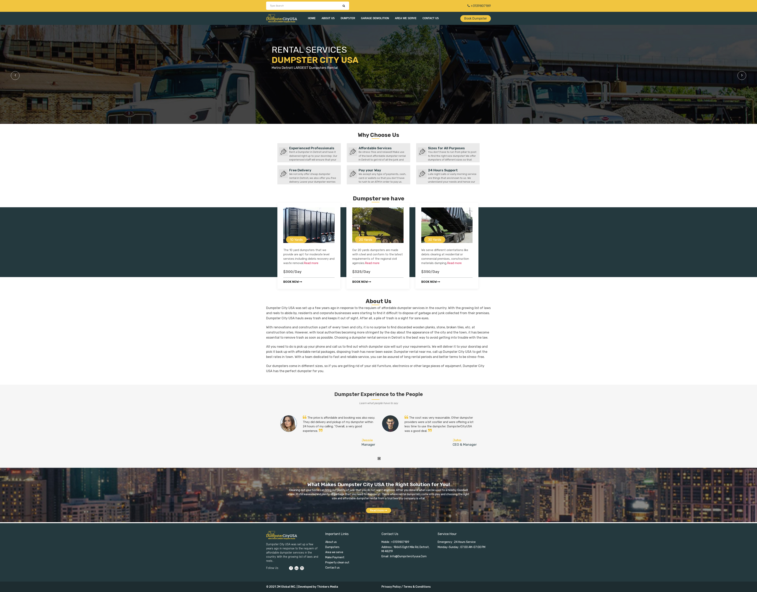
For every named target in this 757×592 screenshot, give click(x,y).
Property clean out (337, 562)
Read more (311, 263)
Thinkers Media (327, 586)
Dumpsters (332, 547)
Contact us (430, 18)
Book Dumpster (475, 18)
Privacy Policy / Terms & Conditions (406, 586)
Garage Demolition (375, 18)
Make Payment (334, 557)
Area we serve (406, 18)
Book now (291, 282)
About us (328, 18)
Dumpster (348, 18)
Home (312, 18)
